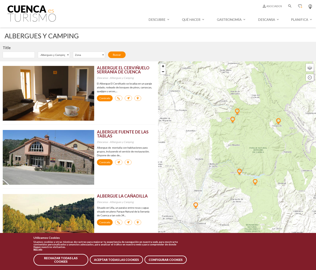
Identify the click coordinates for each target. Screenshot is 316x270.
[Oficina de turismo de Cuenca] (310, 5)
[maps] (128, 98)
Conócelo (104, 98)
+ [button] (163, 66)
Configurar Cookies (166, 259)
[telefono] (118, 98)
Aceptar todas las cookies (116, 259)
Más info (37, 249)
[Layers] (310, 68)
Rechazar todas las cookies (61, 259)
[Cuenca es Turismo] (31, 20)
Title (7, 47)
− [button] (163, 71)
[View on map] (137, 98)
